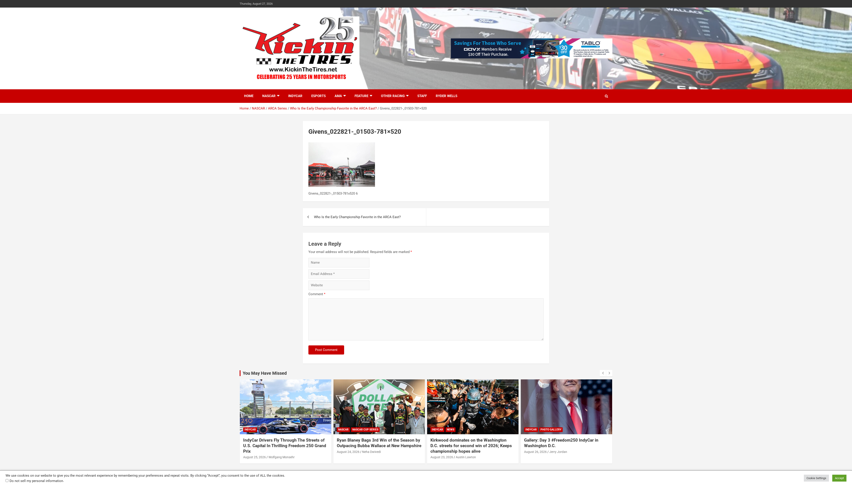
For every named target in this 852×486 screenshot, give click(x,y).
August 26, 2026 (535, 452)
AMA (338, 96)
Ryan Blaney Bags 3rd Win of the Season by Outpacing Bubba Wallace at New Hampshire (379, 443)
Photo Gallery (550, 429)
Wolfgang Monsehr (281, 457)
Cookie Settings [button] (816, 478)
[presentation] (603, 373)
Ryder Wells (446, 96)
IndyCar (295, 96)
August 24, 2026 (348, 452)
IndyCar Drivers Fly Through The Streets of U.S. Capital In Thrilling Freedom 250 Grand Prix (284, 446)
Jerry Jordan (558, 452)
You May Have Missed (265, 373)
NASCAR (269, 96)
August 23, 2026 (441, 457)
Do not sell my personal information (36, 481)
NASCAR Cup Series (365, 429)
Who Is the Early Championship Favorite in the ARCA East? (357, 217)
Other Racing (393, 96)
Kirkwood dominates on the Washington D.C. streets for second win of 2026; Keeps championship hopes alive (471, 446)
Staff (422, 96)
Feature (361, 96)
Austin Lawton (466, 457)
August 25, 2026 (254, 457)
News (450, 429)
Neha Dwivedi (371, 452)
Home (248, 96)
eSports (318, 96)
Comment (316, 294)
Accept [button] (839, 478)
